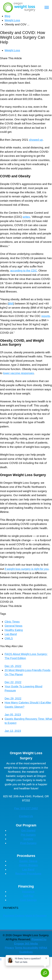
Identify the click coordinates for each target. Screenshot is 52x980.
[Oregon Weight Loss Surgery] (19, 7)
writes (26, 216)
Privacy (9, 947)
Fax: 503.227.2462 (26, 808)
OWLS (9, 638)
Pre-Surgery (28, 834)
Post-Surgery (28, 843)
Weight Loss (12, 20)
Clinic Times (12, 621)
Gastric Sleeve (28, 861)
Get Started (28, 830)
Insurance (28, 891)
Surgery (28, 838)
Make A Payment (36, 915)
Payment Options (14, 915)
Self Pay (28, 895)
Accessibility (30, 947)
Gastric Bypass (28, 865)
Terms (18, 947)
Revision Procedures (28, 873)
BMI (10, 303)
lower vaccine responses (18, 373)
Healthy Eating (14, 630)
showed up (36, 139)
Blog (7, 16)
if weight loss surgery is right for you (27, 568)
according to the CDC (23, 270)
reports (45, 316)
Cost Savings (28, 899)
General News (13, 625)
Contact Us (26, 816)
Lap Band (11, 634)
